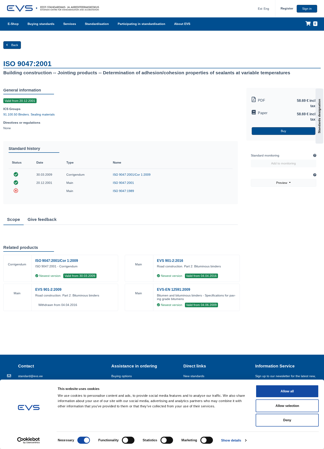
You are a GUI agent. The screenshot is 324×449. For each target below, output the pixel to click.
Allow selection (287, 406)
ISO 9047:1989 (123, 191)
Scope (13, 219)
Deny (287, 420)
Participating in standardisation (141, 24)
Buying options (121, 376)
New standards (193, 376)
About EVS (182, 24)
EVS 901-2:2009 (48, 289)
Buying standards (41, 24)
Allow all (287, 391)
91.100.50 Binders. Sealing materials (29, 114)
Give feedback (42, 219)
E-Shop (13, 24)
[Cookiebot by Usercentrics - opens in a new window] (28, 440)
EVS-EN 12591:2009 (173, 289)
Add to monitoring (283, 163)
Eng (266, 8)
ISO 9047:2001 (123, 182)
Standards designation (319, 116)
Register (287, 8)
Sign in (307, 8)
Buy (283, 131)
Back (14, 45)
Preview (282, 182)
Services (69, 24)
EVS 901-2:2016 (170, 261)
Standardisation (97, 24)
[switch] (128, 440)
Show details (231, 440)
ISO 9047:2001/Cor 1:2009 (132, 174)
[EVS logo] (54, 9)
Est (260, 8)
